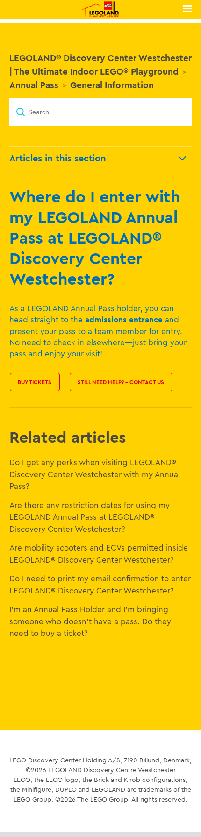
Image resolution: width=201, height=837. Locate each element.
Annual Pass (33, 85)
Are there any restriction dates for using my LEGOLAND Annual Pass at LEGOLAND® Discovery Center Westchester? (89, 517)
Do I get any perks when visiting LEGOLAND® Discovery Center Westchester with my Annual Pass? (94, 474)
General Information (112, 85)
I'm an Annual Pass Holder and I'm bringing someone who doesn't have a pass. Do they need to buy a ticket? (90, 621)
